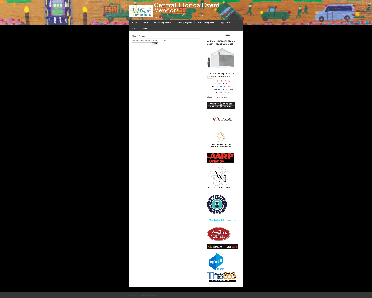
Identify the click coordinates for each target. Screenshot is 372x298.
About (145, 23)
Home (134, 23)
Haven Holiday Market (206, 23)
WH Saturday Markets (162, 23)
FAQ (134, 28)
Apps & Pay (225, 23)
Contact (145, 28)
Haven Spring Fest (184, 23)
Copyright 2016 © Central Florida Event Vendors (143, 295)
